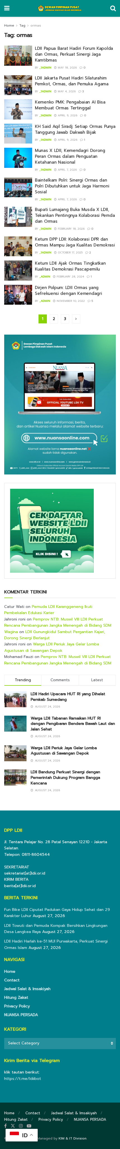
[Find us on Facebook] (5, 1126)
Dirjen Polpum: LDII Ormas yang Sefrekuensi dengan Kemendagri (68, 291)
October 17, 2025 (70, 252)
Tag (22, 25)
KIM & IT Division (73, 1138)
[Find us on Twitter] (13, 1126)
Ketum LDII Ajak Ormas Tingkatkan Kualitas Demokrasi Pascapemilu (70, 266)
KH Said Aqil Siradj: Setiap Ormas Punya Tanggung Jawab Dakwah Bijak (75, 129)
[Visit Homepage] (60, 8)
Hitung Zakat (16, 997)
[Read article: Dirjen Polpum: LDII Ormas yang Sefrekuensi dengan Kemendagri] (18, 295)
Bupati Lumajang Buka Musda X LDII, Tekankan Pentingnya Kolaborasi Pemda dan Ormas (75, 215)
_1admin (45, 67)
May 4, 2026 (66, 91)
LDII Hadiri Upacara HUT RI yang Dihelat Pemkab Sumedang (68, 696)
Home (9, 25)
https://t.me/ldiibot (22, 1079)
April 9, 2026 (67, 115)
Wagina (11, 632)
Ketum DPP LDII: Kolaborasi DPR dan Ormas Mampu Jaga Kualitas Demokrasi (75, 242)
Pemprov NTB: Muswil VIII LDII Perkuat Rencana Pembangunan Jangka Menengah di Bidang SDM (57, 622)
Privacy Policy (17, 1006)
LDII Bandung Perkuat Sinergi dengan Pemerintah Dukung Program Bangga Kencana (65, 777)
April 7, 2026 (67, 170)
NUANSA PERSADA (21, 1015)
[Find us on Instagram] (21, 1126)
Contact (12, 980)
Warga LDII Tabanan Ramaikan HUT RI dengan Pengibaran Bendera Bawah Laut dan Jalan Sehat (73, 723)
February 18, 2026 (71, 229)
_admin (44, 276)
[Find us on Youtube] (29, 1126)
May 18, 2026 (67, 67)
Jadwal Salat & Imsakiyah (27, 989)
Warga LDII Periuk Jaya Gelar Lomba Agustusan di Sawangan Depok (51, 647)
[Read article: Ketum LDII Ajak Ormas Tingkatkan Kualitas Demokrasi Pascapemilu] (18, 270)
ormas (35, 25)
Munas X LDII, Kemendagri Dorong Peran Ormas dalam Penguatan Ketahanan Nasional (70, 156)
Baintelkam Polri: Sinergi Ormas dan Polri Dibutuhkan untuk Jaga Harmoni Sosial (72, 186)
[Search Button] (113, 8)
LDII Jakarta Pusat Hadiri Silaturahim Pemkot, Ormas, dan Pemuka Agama (72, 81)
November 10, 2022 (70, 301)
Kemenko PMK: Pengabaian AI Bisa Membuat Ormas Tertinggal (70, 105)
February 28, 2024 (70, 276)
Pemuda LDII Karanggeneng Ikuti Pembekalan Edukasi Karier (48, 610)
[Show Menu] (6, 8)
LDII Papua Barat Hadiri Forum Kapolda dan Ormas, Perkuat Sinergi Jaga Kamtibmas (74, 54)
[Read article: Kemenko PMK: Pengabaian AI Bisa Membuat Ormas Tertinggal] (18, 109)
